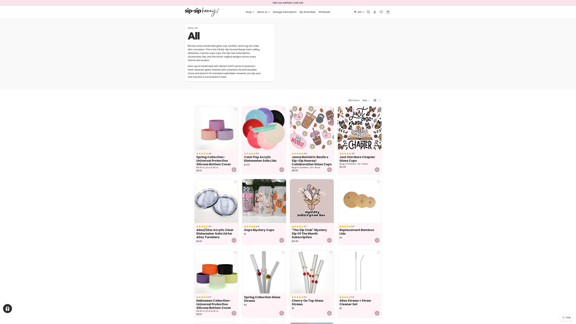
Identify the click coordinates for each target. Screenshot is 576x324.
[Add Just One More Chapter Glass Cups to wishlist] (378, 109)
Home (190, 28)
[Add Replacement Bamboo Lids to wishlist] (378, 181)
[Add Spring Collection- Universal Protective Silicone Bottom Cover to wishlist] (235, 109)
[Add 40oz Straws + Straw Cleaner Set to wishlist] (378, 252)
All (196, 28)
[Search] (368, 12)
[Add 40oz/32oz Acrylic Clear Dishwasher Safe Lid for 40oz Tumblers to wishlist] (235, 181)
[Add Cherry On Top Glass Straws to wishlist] (330, 252)
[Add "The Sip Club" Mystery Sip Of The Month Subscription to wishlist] (330, 181)
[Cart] (388, 12)
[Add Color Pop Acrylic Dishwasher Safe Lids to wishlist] (283, 109)
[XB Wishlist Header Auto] (381, 12)
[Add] (234, 240)
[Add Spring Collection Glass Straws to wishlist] (283, 252)
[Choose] (234, 169)
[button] (366, 100)
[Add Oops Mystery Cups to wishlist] (283, 181)
